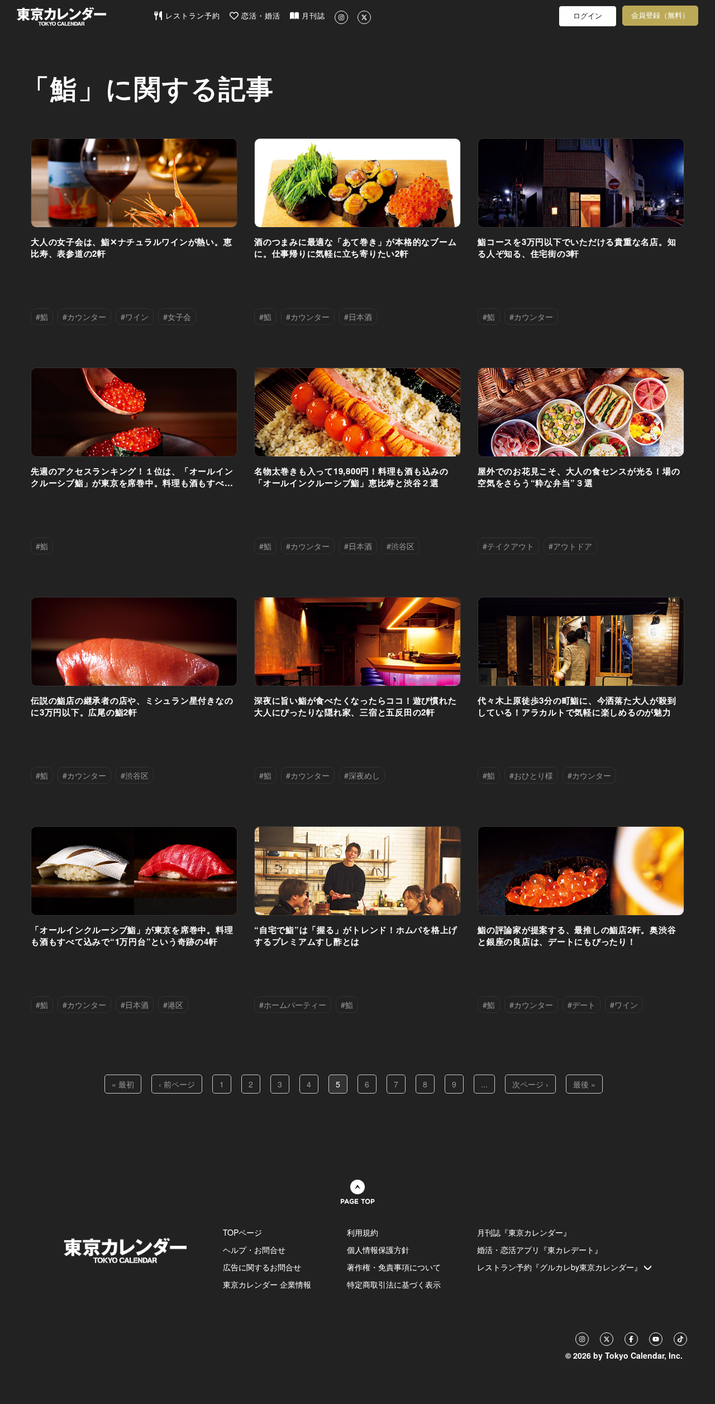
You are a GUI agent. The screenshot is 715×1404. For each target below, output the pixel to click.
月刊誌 (312, 16)
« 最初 (123, 1084)
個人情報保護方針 (378, 1250)
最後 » (584, 1084)
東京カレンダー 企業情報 (267, 1284)
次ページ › (530, 1084)
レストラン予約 (191, 16)
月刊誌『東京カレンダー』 (524, 1232)
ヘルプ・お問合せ (254, 1250)
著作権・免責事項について (394, 1267)
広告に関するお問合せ (262, 1267)
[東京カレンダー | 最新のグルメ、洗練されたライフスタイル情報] (85, 16)
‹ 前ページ (177, 1084)
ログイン (587, 16)
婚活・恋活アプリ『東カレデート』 (539, 1250)
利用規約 (362, 1232)
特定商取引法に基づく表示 (394, 1284)
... (484, 1084)
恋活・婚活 (259, 16)
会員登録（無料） (660, 15)
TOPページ (242, 1232)
